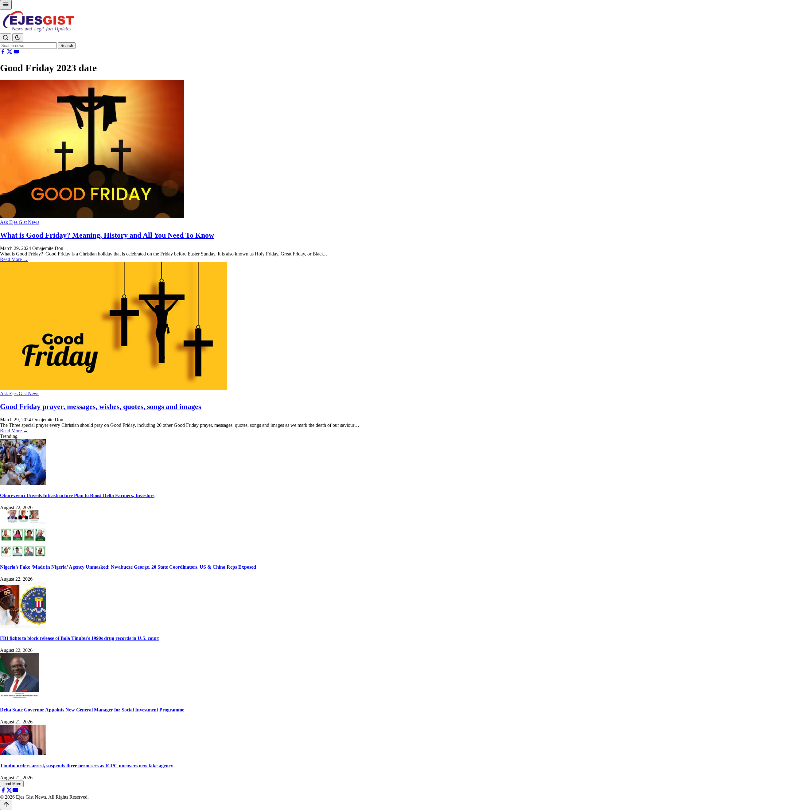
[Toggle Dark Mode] (17, 37)
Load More (11, 783)
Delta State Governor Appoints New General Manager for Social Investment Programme (92, 709)
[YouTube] (16, 52)
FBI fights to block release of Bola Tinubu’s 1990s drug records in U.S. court (79, 638)
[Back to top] (6, 805)
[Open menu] (6, 5)
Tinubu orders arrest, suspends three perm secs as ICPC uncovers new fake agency (86, 765)
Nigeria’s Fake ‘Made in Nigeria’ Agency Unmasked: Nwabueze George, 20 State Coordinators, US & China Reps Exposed (128, 567)
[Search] (5, 37)
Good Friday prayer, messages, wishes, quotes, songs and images (100, 407)
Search (66, 45)
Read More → (14, 259)
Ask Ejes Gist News (19, 222)
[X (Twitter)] (10, 52)
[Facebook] (3, 52)
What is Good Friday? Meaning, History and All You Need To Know (107, 235)
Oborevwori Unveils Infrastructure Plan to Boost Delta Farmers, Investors (77, 495)
